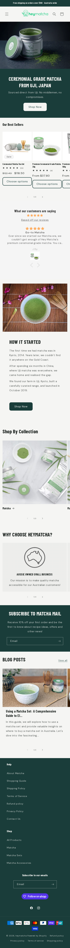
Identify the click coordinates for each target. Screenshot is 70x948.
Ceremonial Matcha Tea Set (13, 164)
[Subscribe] (59, 641)
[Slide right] (42, 197)
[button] (7, 14)
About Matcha (15, 773)
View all (62, 660)
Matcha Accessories (19, 862)
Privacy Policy (15, 811)
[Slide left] (27, 197)
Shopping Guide (16, 780)
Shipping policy (55, 941)
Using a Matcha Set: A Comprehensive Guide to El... (31, 713)
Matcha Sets (14, 855)
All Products (14, 840)
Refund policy (15, 803)
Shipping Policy (16, 788)
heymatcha (21, 936)
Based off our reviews (35, 220)
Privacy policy (17, 941)
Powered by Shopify (37, 936)
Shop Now (35, 107)
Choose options (17, 181)
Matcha (7, 508)
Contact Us (14, 818)
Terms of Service (17, 796)
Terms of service (36, 941)
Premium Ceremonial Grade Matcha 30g (46, 165)
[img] (35, 215)
